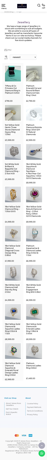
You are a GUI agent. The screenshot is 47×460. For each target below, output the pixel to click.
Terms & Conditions (35, 411)
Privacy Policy (32, 415)
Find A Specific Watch (11, 413)
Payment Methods (34, 407)
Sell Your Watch (12, 409)
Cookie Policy (32, 404)
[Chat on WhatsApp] (42, 453)
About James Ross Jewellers (13, 404)
